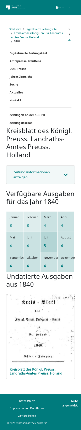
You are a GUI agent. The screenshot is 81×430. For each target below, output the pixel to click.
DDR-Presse (18, 69)
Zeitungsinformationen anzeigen (31, 174)
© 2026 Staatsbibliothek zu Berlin (27, 423)
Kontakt (15, 100)
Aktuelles (16, 92)
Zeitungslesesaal (21, 123)
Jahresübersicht (21, 77)
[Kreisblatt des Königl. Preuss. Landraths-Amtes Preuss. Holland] (40, 336)
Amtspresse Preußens (25, 61)
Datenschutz (27, 401)
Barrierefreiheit (27, 415)
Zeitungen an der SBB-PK (27, 115)
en (69, 40)
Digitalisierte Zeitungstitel (41, 29)
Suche (14, 84)
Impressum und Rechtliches (27, 408)
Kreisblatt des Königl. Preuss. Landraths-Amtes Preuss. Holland (37, 35)
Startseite (15, 29)
